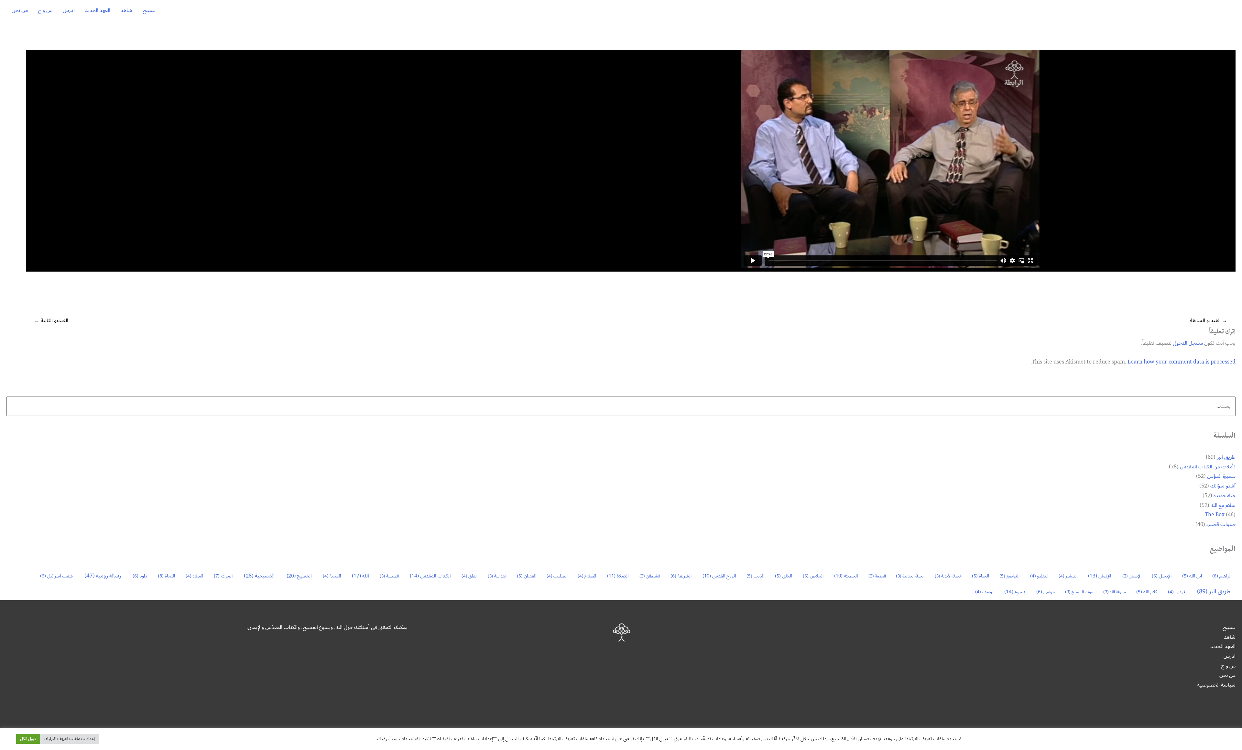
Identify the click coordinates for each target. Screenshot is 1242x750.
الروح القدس (719, 576)
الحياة (980, 576)
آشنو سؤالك (1223, 485)
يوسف (984, 592)
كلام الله (1146, 592)
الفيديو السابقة (1208, 320)
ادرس (69, 10)
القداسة (497, 576)
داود (140, 576)
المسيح (299, 575)
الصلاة (618, 576)
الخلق (783, 576)
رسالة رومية (102, 576)
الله (360, 576)
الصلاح (587, 576)
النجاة (166, 576)
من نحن (20, 10)
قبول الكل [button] (28, 738)
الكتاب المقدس (430, 576)
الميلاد (194, 576)
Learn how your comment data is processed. (1133, 361)
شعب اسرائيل (56, 576)
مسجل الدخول (1188, 343)
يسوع (1014, 592)
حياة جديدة (1225, 495)
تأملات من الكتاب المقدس (1208, 466)
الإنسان (1131, 576)
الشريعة (681, 576)
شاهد (126, 10)
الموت (223, 576)
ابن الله (1192, 576)
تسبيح (149, 10)
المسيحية (259, 575)
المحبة (332, 576)
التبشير (1068, 576)
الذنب (755, 576)
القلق (469, 576)
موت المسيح (1079, 592)
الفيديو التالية (51, 320)
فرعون (1176, 592)
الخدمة (877, 576)
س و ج (45, 10)
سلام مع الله (1223, 505)
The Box (1215, 514)
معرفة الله (1114, 592)
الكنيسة (389, 576)
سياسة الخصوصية (1216, 684)
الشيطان (649, 576)
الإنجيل (1161, 576)
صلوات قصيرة (1221, 524)
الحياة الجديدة (910, 576)
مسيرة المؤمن (1221, 476)
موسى (1045, 592)
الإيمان (1099, 576)
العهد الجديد (97, 10)
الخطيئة (846, 576)
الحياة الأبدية (948, 576)
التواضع (1009, 576)
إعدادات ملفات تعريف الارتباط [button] (69, 738)
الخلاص (813, 576)
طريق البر (1226, 457)
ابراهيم (1221, 576)
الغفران (526, 576)
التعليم (1039, 576)
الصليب (557, 576)
